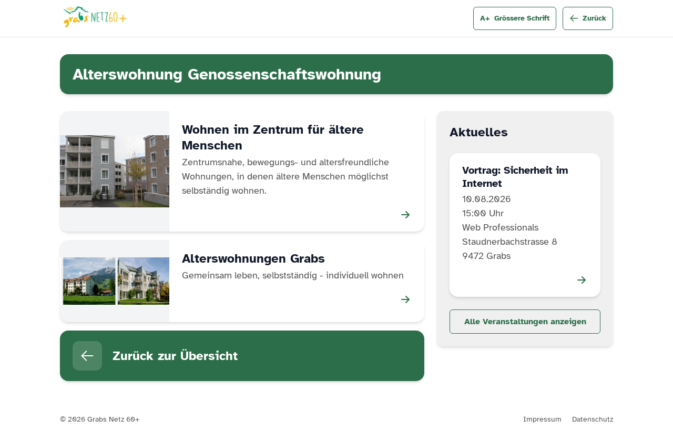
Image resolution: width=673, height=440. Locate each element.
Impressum (542, 419)
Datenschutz (592, 419)
